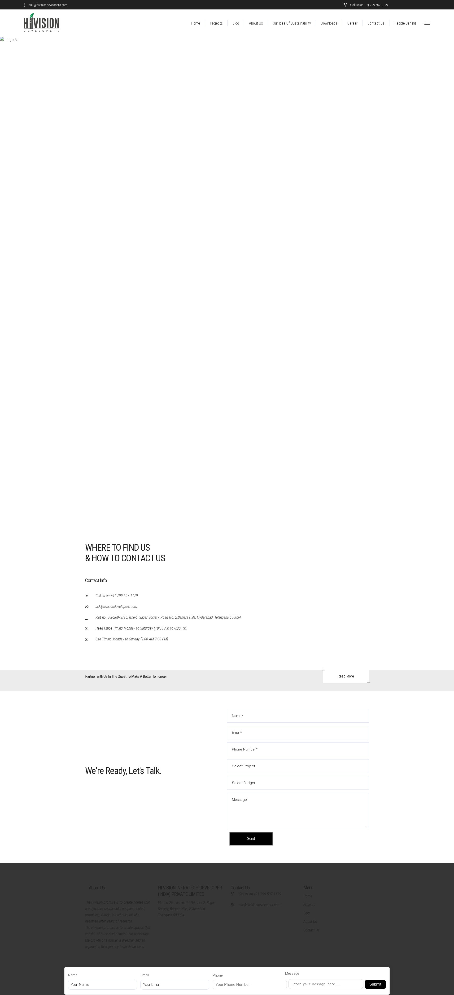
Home (307, 896)
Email (144, 975)
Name (72, 975)
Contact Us (311, 930)
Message (292, 973)
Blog (306, 913)
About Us (310, 921)
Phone (218, 975)
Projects (309, 904)
